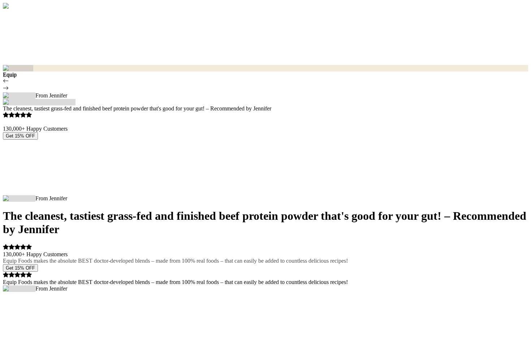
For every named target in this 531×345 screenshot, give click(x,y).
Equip (10, 74)
